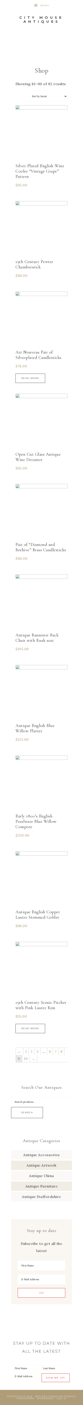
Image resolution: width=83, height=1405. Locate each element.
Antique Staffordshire (41, 1196)
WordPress (45, 1398)
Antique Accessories (41, 1155)
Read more (30, 378)
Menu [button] (44, 5)
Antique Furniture (41, 1186)
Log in (61, 1398)
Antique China (41, 1176)
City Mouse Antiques (41, 19)
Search (27, 1112)
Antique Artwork (41, 1165)
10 (26, 1058)
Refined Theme (46, 1396)
